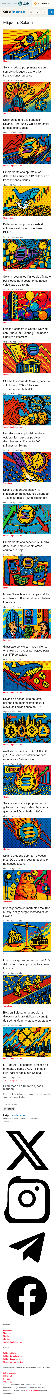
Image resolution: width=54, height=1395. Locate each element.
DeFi (5, 953)
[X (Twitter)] (27, 1173)
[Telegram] (27, 1270)
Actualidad (7, 1330)
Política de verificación (12, 1356)
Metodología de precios (13, 1362)
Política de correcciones (13, 1359)
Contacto (7, 1378)
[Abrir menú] (31, 12)
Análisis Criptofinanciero (13, 165)
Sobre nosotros (9, 1373)
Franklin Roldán (32, 1390)
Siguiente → (17, 1080)
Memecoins (8, 217)
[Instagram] (27, 1222)
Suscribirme (9, 1108)
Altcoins (6, 796)
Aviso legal (7, 1381)
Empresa (7, 374)
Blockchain (7, 61)
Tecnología (7, 483)
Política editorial (9, 1353)
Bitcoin (6, 1336)
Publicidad (7, 1375)
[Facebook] (27, 1319)
